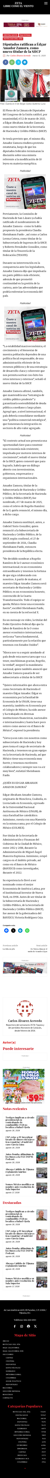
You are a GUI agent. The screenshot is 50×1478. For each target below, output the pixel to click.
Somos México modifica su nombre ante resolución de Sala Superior (20, 1187)
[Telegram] (25, 62)
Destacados (11, 35)
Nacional (25, 35)
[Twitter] (18, 62)
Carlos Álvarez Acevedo (20, 55)
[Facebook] (5, 62)
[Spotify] (28, 1326)
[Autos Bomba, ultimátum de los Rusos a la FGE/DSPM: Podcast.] (41, 1157)
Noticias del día (13, 38)
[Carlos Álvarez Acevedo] (4, 55)
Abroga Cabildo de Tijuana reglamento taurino (20, 1170)
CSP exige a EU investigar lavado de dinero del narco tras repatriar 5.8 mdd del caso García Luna (20, 1141)
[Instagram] (21, 1326)
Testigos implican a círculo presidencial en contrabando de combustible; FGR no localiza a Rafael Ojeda (20, 1122)
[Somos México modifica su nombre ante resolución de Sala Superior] (41, 1188)
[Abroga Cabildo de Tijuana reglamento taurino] (41, 1173)
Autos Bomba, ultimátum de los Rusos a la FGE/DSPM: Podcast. (20, 1157)
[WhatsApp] (12, 62)
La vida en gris (9, 949)
